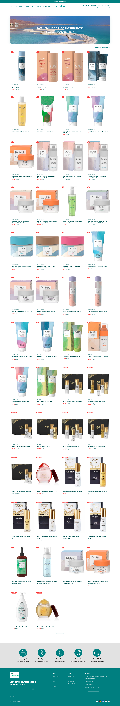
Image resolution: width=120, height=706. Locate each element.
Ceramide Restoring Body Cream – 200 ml (97, 266)
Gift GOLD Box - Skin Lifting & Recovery (97, 446)
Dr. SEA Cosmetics (15, 84)
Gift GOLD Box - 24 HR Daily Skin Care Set (72, 401)
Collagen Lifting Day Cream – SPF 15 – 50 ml (22, 311)
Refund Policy (71, 679)
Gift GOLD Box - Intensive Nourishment (21, 446)
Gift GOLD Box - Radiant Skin (43, 446)
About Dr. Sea (56, 676)
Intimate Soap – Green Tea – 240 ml (20, 626)
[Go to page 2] (63, 635)
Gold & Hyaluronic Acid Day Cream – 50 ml (72, 491)
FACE (11, 6)
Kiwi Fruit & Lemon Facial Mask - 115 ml (46, 626)
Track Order (55, 683)
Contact (54, 686)
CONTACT (108, 5)
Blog (54, 681)
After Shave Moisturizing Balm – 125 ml (97, 86)
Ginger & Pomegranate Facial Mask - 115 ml (47, 491)
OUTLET (39, 6)
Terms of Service (72, 683)
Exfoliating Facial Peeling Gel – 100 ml (71, 356)
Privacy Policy (71, 676)
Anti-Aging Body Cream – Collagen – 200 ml (98, 131)
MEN (33, 6)
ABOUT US (100, 5)
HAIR (27, 6)
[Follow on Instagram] (14, 697)
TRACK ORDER (85, 5)
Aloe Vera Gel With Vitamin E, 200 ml (45, 131)
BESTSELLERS (46, 6)
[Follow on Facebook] (11, 697)
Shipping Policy (71, 681)
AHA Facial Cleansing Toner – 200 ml (20, 131)
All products (55, 679)
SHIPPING (93, 5)
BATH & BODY (19, 6)
